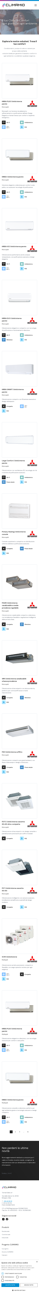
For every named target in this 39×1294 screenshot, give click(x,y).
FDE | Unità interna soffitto (12, 752)
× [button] (37, 1262)
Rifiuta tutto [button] (28, 1285)
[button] (19, 1290)
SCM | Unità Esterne (9, 957)
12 (28, 1131)
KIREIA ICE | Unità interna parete (14, 246)
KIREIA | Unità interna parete (12, 177)
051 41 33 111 (8, 1201)
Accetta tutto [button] (10, 1285)
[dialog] (19, 1277)
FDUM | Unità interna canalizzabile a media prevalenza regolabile (10, 605)
